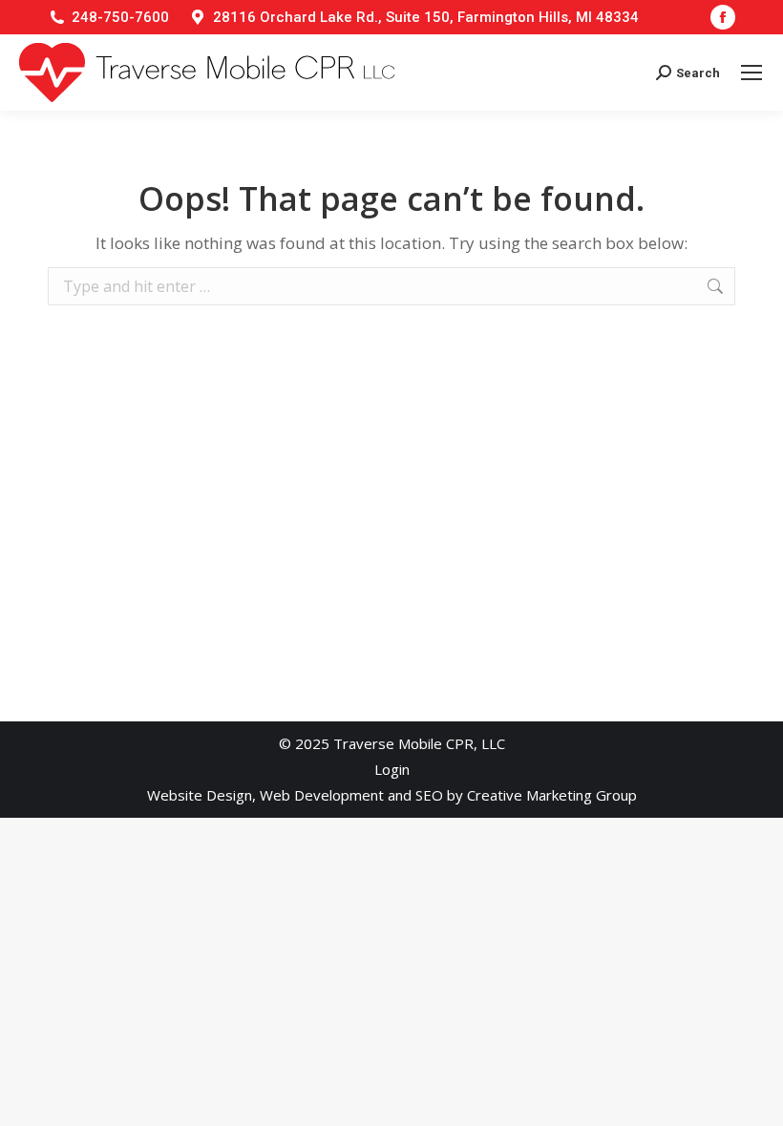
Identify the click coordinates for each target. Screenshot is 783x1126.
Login (392, 769)
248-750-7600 (120, 17)
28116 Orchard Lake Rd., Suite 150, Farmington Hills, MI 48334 (426, 17)
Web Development (322, 794)
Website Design (199, 794)
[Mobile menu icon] (751, 72)
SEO (429, 794)
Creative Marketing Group (552, 794)
